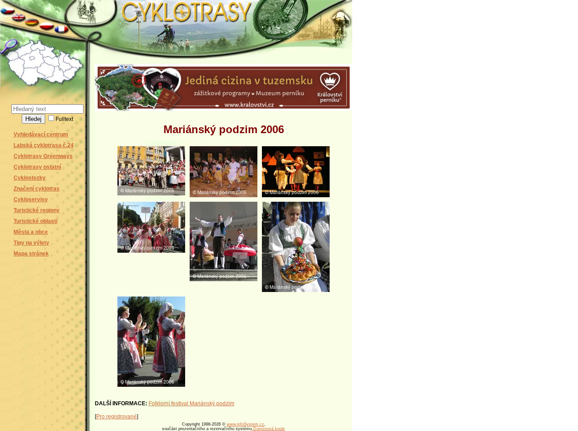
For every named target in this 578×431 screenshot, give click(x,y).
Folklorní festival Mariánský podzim (191, 403)
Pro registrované (116, 416)
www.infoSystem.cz (245, 424)
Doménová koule (268, 428)
